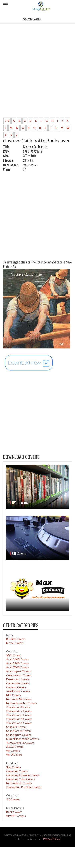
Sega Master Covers (19, 730)
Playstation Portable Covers (23, 787)
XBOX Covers (15, 746)
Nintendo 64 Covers (18, 699)
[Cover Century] (42, 5)
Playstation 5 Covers (19, 722)
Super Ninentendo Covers (22, 738)
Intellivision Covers (18, 691)
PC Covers (13, 799)
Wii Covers (13, 750)
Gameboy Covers (17, 771)
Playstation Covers (18, 707)
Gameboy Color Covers (20, 779)
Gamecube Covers (17, 683)
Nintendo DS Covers (19, 783)
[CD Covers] (37, 538)
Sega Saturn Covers (18, 734)
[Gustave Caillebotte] (29, 362)
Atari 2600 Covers (17, 659)
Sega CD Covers (16, 726)
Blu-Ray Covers (15, 639)
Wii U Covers (14, 754)
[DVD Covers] (37, 487)
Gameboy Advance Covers (22, 775)
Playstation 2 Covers (19, 711)
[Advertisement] (37, 75)
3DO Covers (14, 655)
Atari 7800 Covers (17, 667)
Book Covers (14, 811)
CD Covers (19, 553)
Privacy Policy (51, 838)
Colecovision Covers (19, 675)
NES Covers (13, 695)
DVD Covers (20, 502)
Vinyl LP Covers (16, 815)
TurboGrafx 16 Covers (20, 742)
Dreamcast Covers (17, 679)
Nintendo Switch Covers (21, 703)
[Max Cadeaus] (37, 589)
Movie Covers (14, 642)
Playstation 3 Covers (19, 715)
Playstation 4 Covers (19, 719)
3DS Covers (13, 767)
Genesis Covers (16, 687)
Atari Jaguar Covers (18, 671)
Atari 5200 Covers (17, 663)
